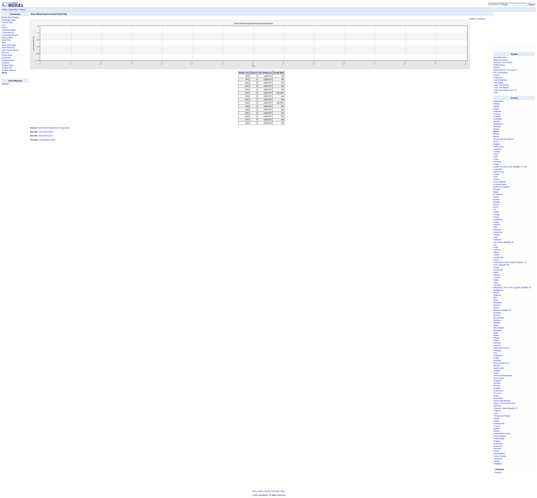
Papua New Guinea (501, 348)
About (261, 491)
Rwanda (497, 365)
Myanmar (497, 320)
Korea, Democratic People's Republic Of (510, 262)
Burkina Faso (499, 147)
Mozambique (499, 318)
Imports (497, 75)
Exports (497, 67)
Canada (497, 152)
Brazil (496, 142)
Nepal (496, 325)
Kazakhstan (498, 257)
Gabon (496, 212)
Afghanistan (498, 101)
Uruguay (497, 441)
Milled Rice (6, 40)
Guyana (497, 225)
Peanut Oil (6, 58)
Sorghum (5, 63)
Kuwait (496, 267)
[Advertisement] (13, 130)
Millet (4, 43)
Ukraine (497, 431)
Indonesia (497, 240)
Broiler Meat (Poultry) (10, 17)
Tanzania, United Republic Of (505, 408)
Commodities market (47, 140)
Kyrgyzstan (498, 270)
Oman (496, 340)
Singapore (498, 381)
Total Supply (499, 83)
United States (499, 438)
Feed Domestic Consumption (505, 70)
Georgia (497, 214)
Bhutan (496, 134)
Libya (496, 282)
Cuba (496, 177)
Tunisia (496, 418)
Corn (4, 25)
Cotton (4, 27)
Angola (496, 109)
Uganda (497, 428)
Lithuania (497, 285)
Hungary (497, 235)
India (495, 237)
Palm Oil (5, 53)
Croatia (496, 174)
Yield (496, 93)
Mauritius (497, 305)
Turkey (496, 421)
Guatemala (498, 220)
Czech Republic (500, 182)
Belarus (497, 129)
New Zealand (499, 328)
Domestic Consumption (503, 62)
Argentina (497, 111)
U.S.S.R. (497, 426)
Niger (496, 333)
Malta (496, 300)
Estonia (497, 199)
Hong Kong (498, 232)
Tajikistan (497, 406)
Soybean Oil (7, 68)
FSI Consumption (501, 72)
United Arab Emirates (502, 433)
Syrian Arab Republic (502, 401)
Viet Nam (497, 449)
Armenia (497, 114)
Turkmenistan (499, 423)
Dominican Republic (502, 187)
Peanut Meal (7, 55)
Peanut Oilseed (8, 60)
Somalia (497, 388)
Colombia (497, 162)
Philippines (498, 355)
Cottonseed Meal (9, 30)
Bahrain (497, 121)
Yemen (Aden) (499, 454)
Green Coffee (7, 37)
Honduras (497, 230)
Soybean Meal (7, 65)
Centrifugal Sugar (9, 20)
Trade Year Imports (501, 88)
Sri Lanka (497, 393)
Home (4, 10)
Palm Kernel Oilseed (10, 50)
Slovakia (497, 383)
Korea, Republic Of (501, 265)
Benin (496, 131)
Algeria (496, 106)
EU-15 (496, 204)
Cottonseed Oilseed (10, 35)
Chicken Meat (7, 22)
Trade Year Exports (501, 85)
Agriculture (13, 10)
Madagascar (498, 290)
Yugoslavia (498, 459)
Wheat (22, 10)
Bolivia (496, 136)
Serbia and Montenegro (503, 376)
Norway (497, 338)
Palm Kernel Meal (9, 45)
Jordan (496, 255)
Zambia (497, 461)
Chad (496, 154)
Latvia (496, 272)
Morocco (497, 315)
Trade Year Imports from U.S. (505, 90)
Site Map (275, 491)
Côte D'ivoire (499, 172)
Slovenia (497, 386)
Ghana (496, 217)
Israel (496, 247)
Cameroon (498, 149)
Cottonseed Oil (8, 32)
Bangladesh (498, 124)
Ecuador (497, 189)
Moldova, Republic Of (502, 310)
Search (268, 491)
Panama (497, 345)
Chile (496, 157)
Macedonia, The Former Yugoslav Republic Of (512, 287)
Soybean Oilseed (9, 70)
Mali (495, 298)
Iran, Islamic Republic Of (504, 242)
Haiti (495, 227)
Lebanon (497, 275)
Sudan (496, 396)
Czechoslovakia (500, 184)
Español (498, 472)
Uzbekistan (498, 443)
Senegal (497, 371)
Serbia (496, 373)
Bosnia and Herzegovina (503, 139)
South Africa (498, 391)
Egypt (496, 192)
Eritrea (496, 197)
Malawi (496, 293)
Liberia (496, 280)
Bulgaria (497, 144)
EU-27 (496, 207)
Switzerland (498, 398)
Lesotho (497, 277)
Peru (495, 353)
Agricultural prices (45, 136)
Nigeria (496, 335)
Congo (496, 164)
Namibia (497, 323)
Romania (497, 360)
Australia (497, 116)
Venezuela (498, 446)
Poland (496, 358)
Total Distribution (500, 80)
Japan (496, 252)
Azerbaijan (498, 119)
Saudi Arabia (499, 368)
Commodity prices (46, 132)
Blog (283, 491)
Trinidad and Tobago (502, 416)
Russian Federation (501, 363)
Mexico (496, 308)
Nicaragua (498, 330)
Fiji (495, 209)
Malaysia (497, 295)
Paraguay (497, 350)
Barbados (497, 126)
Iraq (495, 245)
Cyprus (496, 179)
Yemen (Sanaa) (500, 456)
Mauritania (498, 303)
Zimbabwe (498, 464)
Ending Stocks (499, 65)
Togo (495, 413)
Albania (497, 104)
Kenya (496, 260)
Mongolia (497, 313)
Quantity (481, 19)
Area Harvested (500, 57)
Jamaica (497, 250)
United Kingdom (500, 436)
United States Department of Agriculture (53, 128)
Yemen (496, 451)
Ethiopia (497, 202)
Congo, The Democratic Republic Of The (510, 167)
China (496, 159)
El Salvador (498, 194)
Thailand (497, 411)
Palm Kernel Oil (8, 48)
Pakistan (497, 343)
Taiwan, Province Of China (504, 403)
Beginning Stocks (501, 60)
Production (498, 77)
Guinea (496, 222)
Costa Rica (498, 169)
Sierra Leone (499, 378)
